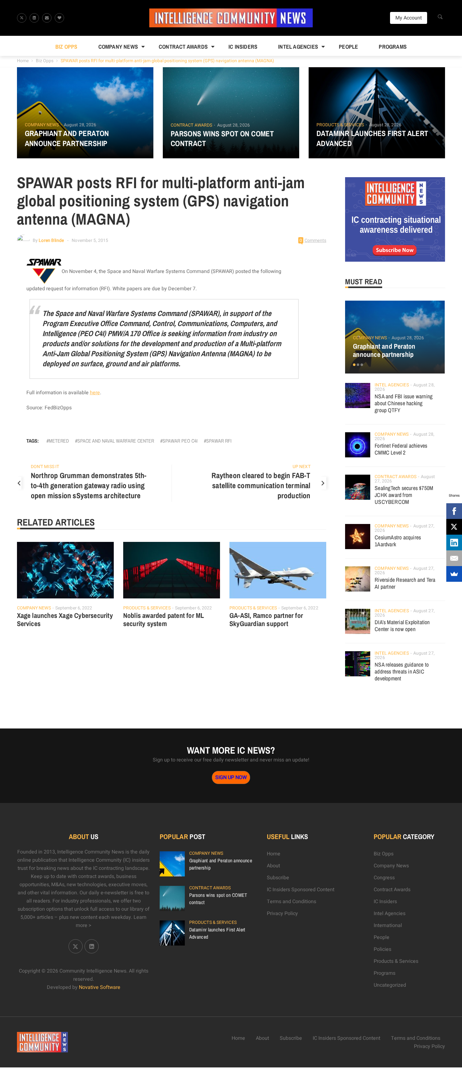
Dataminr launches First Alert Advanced (372, 138)
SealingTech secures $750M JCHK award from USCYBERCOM (404, 495)
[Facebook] (454, 511)
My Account (408, 18)
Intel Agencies (298, 47)
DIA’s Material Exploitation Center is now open (402, 625)
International (388, 925)
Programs (393, 47)
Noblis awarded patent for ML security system (163, 619)
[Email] (454, 558)
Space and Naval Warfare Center (115, 440)
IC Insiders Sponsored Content (300, 889)
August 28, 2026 (80, 125)
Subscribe (278, 877)
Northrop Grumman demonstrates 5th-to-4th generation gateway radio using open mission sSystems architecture (89, 485)
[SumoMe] (454, 574)
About (273, 866)
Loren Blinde (51, 240)
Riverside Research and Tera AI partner (405, 583)
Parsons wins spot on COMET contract (222, 138)
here (95, 392)
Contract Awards (183, 47)
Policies (382, 949)
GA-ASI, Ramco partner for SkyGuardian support (266, 619)
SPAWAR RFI (219, 440)
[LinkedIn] (454, 542)
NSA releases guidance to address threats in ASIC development (402, 671)
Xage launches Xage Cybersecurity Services (65, 619)
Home (23, 60)
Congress (384, 877)
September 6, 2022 (73, 608)
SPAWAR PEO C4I (180, 440)
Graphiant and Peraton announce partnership (67, 138)
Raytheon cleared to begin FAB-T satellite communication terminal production (261, 485)
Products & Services (340, 125)
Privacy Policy (282, 913)
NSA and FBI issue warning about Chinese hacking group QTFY (403, 403)
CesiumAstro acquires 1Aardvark (398, 540)
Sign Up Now (231, 777)
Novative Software (99, 987)
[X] (454, 527)
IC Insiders (242, 47)
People (348, 47)
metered (59, 440)
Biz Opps (66, 47)
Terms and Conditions (291, 901)
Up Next (302, 466)
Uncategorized (390, 985)
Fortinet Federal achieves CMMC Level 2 (401, 449)
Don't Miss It (45, 466)
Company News (118, 47)
